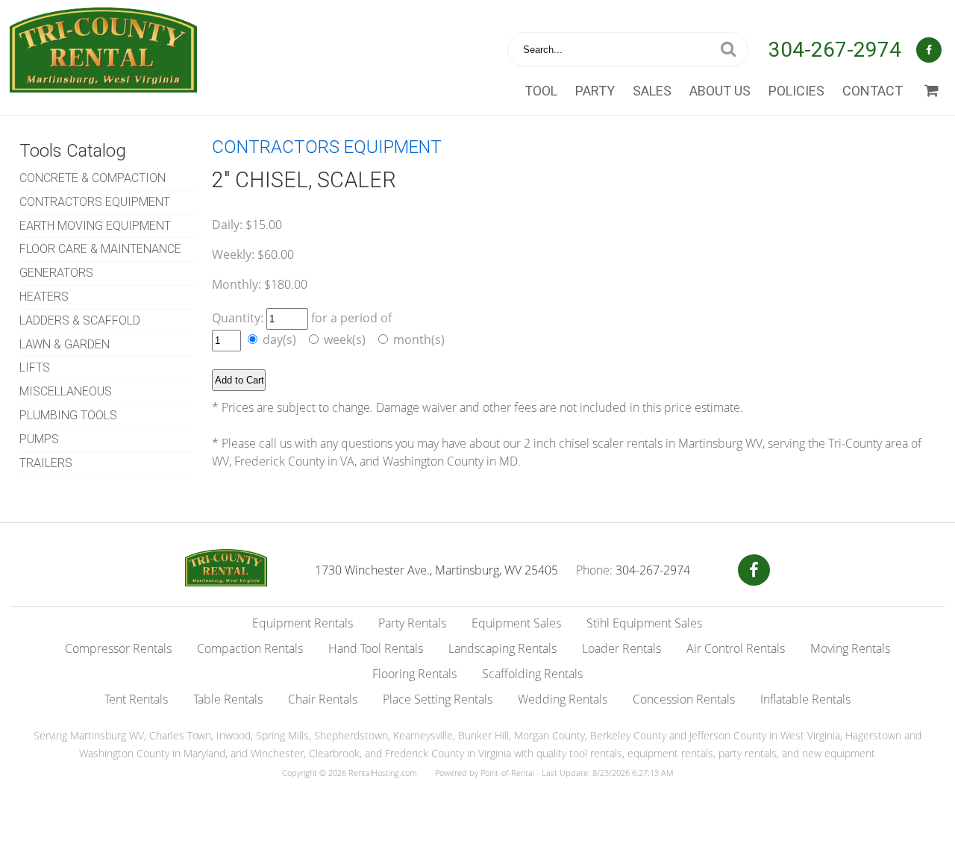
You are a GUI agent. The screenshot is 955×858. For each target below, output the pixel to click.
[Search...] (728, 49)
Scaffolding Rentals (532, 674)
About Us (720, 90)
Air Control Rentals (735, 648)
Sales (652, 90)
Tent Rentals (136, 699)
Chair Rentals (322, 699)
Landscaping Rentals (502, 648)
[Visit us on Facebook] (754, 570)
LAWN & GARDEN (64, 344)
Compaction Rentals (250, 648)
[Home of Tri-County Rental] (103, 83)
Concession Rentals (684, 699)
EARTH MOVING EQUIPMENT (95, 226)
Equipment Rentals (302, 623)
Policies (796, 90)
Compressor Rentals (118, 648)
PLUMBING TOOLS (68, 415)
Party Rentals (412, 623)
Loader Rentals (621, 648)
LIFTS (34, 367)
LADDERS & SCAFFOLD (79, 320)
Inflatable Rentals (805, 699)
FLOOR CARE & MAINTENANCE (100, 249)
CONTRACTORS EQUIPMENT (94, 202)
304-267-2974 (834, 49)
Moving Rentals (850, 648)
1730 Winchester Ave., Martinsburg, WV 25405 (436, 570)
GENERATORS (56, 273)
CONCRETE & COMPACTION (92, 178)
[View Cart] (931, 91)
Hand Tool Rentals (375, 648)
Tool (541, 90)
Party (595, 90)
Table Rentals (228, 699)
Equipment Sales (516, 623)
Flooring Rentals (414, 674)
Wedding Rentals (562, 699)
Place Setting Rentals (437, 699)
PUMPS (39, 439)
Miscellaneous (65, 391)
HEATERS (44, 296)
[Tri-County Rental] (226, 582)
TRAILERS (45, 463)
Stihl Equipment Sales (644, 623)
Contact (872, 90)
